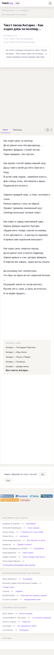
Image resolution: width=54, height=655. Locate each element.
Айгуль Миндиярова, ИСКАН (15, 548)
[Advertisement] (27, 97)
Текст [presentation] (5, 130)
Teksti (7, 3)
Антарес (24, 10)
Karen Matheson (9, 579)
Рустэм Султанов (10, 599)
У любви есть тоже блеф (31, 532)
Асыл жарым (33, 528)
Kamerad (26, 622)
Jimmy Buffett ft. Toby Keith (14, 618)
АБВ (17, 3)
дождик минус (22, 366)
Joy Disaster (7, 630)
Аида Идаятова (9, 553)
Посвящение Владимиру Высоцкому (19, 565)
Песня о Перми (23, 357)
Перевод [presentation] (17, 130)
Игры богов (21, 352)
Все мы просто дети (36, 540)
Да (42, 474)
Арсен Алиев (8, 532)
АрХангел (6, 544)
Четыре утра (8, 587)
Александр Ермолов (11, 540)
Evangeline (27, 579)
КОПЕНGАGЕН (8, 595)
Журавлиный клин (32, 599)
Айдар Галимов (9, 557)
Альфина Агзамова (11, 523)
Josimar (5, 591)
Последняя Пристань (26, 347)
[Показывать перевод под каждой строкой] (49, 130)
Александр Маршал (11, 561)
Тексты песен (8, 10)
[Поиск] (50, 3)
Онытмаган (31, 523)
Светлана (6, 626)
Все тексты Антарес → (18, 370)
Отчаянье (20, 362)
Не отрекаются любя (26, 626)
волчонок (24, 536)
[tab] (5, 130)
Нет (8, 480)
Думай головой (24, 544)
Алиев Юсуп (8, 536)
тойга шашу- (28, 553)
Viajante (19, 591)
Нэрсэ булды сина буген (34, 557)
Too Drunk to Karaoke (41, 618)
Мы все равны (26, 613)
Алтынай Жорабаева (11, 528)
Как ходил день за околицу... (14, 14)
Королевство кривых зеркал (34, 595)
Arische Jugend (9, 622)
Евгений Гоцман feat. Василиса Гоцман (19, 583)
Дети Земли (7, 613)
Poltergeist (24, 630)
